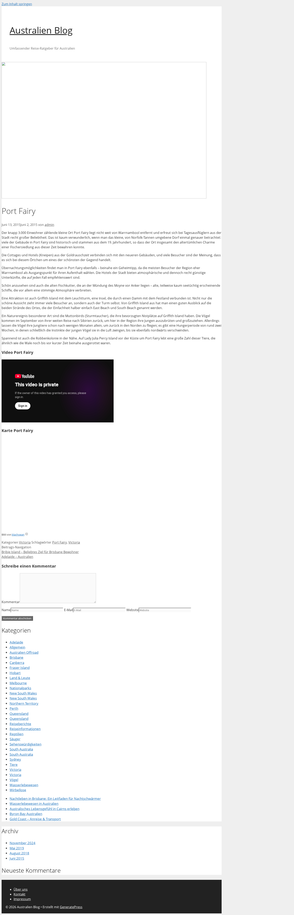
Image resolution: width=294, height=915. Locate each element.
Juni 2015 (17, 858)
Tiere (14, 764)
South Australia (21, 749)
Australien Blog (41, 30)
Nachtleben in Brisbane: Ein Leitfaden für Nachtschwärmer (55, 798)
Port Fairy (59, 542)
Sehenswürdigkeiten (25, 744)
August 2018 (19, 853)
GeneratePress (71, 907)
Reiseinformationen (25, 728)
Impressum (22, 899)
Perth (14, 708)
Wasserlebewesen (24, 785)
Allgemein (17, 647)
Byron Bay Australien (26, 813)
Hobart (15, 673)
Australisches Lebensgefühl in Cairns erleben (44, 808)
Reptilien (16, 734)
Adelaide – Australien (17, 557)
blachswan (18, 534)
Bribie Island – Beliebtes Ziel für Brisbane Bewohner (40, 552)
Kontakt (19, 894)
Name (6, 610)
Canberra (17, 662)
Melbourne (18, 683)
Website (132, 610)
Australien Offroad (24, 652)
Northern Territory (24, 703)
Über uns (21, 889)
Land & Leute (20, 678)
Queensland (19, 713)
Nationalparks (20, 688)
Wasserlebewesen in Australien (34, 803)
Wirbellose (18, 790)
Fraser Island (20, 667)
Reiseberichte (20, 723)
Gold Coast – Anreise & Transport (35, 819)
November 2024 (22, 843)
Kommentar (11, 602)
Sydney (15, 759)
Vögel (14, 779)
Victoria (25, 542)
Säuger (15, 739)
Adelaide (16, 642)
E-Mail (68, 610)
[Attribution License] (26, 534)
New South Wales (23, 693)
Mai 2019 (17, 848)
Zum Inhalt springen (17, 4)
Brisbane (16, 657)
